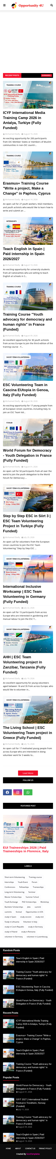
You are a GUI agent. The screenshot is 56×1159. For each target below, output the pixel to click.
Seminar (31, 892)
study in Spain (10, 917)
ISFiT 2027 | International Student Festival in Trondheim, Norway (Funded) (32, 1102)
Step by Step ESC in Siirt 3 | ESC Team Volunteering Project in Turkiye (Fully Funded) (27, 523)
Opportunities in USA (34, 912)
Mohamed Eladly (12, 134)
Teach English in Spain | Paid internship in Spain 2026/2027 (24, 254)
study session (25, 917)
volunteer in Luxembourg (37, 936)
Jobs (29, 907)
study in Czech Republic (14, 926)
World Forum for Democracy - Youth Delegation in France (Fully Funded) (27, 455)
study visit (39, 917)
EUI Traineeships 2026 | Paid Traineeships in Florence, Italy (26, 849)
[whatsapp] (28, 792)
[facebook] (7, 792)
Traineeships (38, 887)
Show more (46, 75)
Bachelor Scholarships (14, 907)
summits (8, 912)
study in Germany (35, 926)
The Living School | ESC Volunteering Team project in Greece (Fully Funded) (27, 733)
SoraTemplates (33, 1154)
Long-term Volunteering (14, 892)
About (18, 1148)
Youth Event (23, 882)
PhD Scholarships (29, 902)
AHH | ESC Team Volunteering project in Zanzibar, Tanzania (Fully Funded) (24, 664)
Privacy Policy (45, 1148)
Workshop (44, 902)
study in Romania (28, 931)
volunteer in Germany (14, 936)
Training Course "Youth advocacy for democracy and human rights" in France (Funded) (27, 322)
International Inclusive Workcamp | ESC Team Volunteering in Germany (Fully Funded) (24, 594)
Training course (13, 85)
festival (19, 912)
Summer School (32, 897)
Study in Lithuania (12, 921)
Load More (28, 773)
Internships (11, 221)
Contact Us (30, 1148)
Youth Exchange (11, 902)
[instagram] (17, 792)
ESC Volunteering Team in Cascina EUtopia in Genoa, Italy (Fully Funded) (26, 390)
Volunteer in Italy (30, 921)
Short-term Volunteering (17, 357)
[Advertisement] (28, 40)
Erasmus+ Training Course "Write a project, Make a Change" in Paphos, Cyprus (26, 188)
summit (38, 907)
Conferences (10, 887)
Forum (9, 423)
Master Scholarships (13, 897)
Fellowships (24, 887)
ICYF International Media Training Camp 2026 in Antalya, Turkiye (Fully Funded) (24, 120)
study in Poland (11, 931)
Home (8, 1148)
